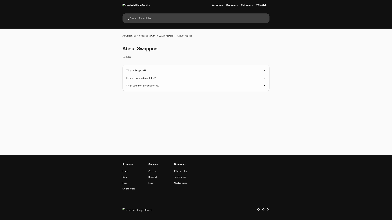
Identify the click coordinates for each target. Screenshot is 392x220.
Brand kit (152, 177)
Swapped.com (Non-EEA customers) (156, 35)
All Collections (129, 35)
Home (125, 171)
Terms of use (180, 177)
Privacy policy (180, 171)
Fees (125, 183)
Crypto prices (129, 188)
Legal (150, 183)
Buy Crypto (232, 5)
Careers (152, 171)
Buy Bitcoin (217, 5)
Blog (125, 177)
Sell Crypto (247, 5)
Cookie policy (180, 183)
